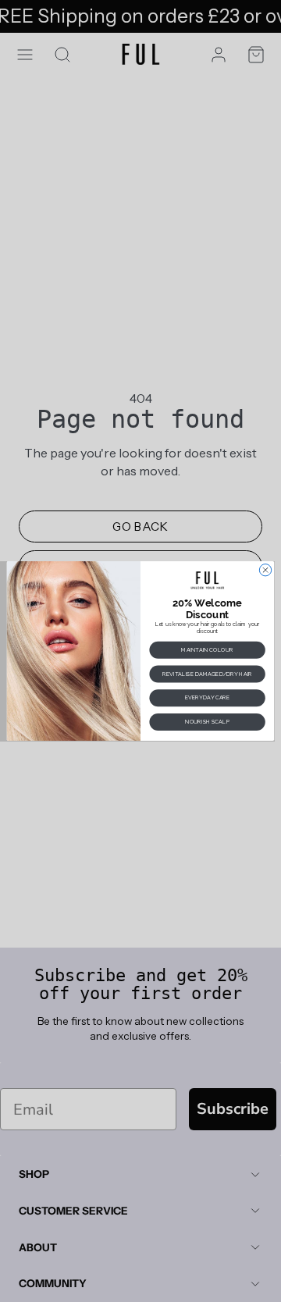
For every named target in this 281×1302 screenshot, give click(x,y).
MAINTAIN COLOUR (207, 649)
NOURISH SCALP (207, 722)
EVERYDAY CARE (207, 698)
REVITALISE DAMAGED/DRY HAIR (207, 674)
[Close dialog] (265, 569)
